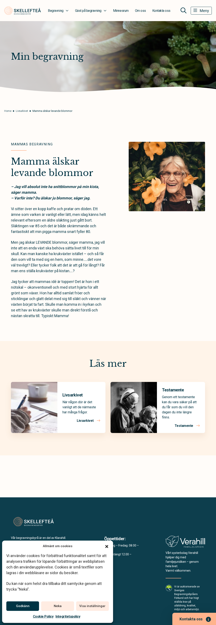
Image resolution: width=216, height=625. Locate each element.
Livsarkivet (72, 395)
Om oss (140, 11)
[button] (107, 546)
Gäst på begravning (88, 11)
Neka (58, 606)
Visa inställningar (92, 606)
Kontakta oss (161, 11)
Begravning (55, 11)
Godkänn (23, 606)
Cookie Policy (43, 616)
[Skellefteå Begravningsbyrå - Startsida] (33, 521)
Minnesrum (121, 11)
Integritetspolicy (67, 616)
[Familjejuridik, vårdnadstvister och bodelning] (185, 543)
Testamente (173, 389)
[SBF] (169, 588)
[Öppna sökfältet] (183, 10)
